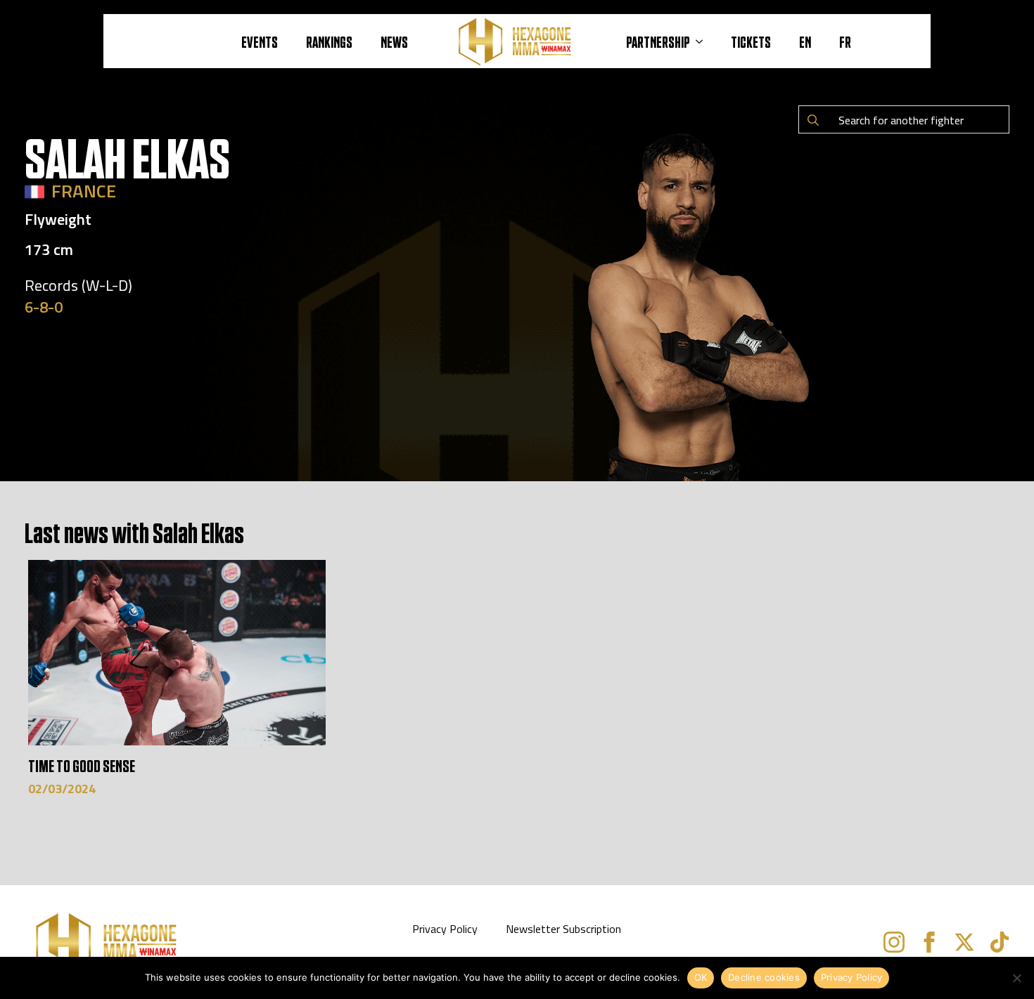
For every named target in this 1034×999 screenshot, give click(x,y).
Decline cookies (764, 977)
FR (845, 41)
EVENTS (259, 41)
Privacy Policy (445, 928)
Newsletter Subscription (563, 928)
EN (805, 41)
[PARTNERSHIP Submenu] (703, 41)
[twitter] (964, 942)
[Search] (813, 120)
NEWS (394, 41)
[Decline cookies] (1016, 978)
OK (701, 977)
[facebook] (929, 942)
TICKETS (751, 41)
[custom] (999, 942)
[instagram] (894, 942)
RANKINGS (329, 41)
